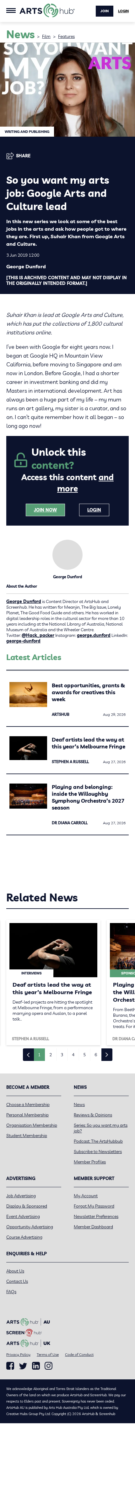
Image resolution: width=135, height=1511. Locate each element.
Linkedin (36, 1366)
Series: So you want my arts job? (100, 1128)
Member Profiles (90, 1162)
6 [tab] (95, 1054)
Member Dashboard (93, 1227)
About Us (15, 1271)
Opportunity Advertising (29, 1227)
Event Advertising (23, 1216)
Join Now (45, 510)
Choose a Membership (28, 1104)
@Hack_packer (38, 635)
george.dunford (94, 635)
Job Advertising (21, 1196)
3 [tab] (62, 1054)
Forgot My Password (94, 1206)
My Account (86, 1196)
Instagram (48, 1366)
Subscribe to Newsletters (98, 1151)
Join (104, 11)
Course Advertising (24, 1237)
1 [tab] (39, 1054)
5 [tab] (84, 1054)
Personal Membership (27, 1115)
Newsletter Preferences (96, 1216)
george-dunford (23, 641)
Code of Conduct (79, 1354)
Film (46, 36)
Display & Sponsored (26, 1206)
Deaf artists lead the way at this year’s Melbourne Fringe (88, 743)
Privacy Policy (18, 1354)
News (79, 1104)
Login (123, 11)
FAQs (11, 1291)
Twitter (23, 1366)
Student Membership (26, 1135)
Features (66, 36)
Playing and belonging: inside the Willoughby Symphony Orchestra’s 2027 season (88, 797)
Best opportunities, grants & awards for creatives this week (88, 692)
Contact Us (17, 1281)
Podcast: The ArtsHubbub (98, 1141)
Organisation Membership (31, 1125)
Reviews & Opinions (93, 1115)
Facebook (10, 1366)
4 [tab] (73, 1054)
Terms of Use (48, 1354)
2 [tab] (50, 1054)
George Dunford (23, 601)
